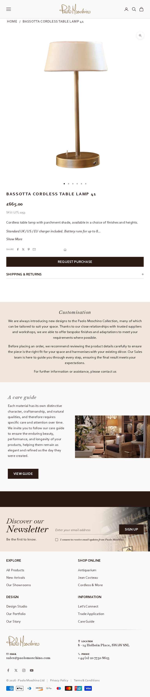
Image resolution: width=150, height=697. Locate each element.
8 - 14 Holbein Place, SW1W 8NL (103, 645)
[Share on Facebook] (17, 249)
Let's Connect (88, 606)
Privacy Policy (59, 680)
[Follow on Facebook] (8, 670)
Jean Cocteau (88, 577)
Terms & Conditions (86, 680)
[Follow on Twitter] (16, 670)
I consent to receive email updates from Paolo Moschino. (92, 539)
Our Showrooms (18, 585)
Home (12, 21)
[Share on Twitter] (23, 249)
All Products (15, 570)
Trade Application (91, 614)
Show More (14, 239)
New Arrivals (15, 577)
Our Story (13, 621)
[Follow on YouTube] (32, 670)
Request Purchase (75, 262)
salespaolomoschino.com (28, 658)
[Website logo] (22, 641)
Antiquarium (87, 570)
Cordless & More (90, 585)
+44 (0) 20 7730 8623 (93, 658)
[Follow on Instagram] (24, 670)
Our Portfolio (16, 614)
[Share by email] (34, 249)
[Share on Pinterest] (28, 249)
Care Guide (86, 621)
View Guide (23, 474)
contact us (108, 371)
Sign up (131, 529)
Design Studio (16, 606)
